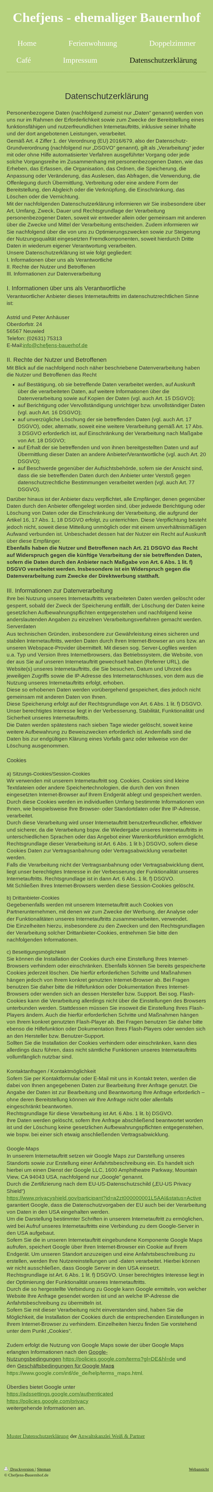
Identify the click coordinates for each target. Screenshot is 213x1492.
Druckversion (22, 1469)
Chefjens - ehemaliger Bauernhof (107, 17)
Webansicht (199, 1469)
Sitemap (44, 1469)
